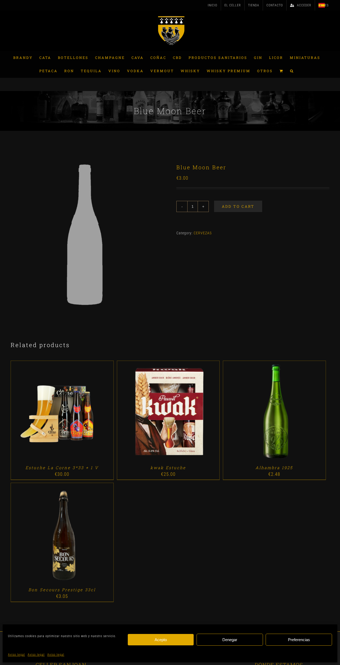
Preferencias (299, 639)
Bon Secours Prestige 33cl (62, 589)
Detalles (77, 413)
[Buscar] (292, 70)
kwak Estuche (168, 467)
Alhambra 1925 (274, 467)
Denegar (229, 639)
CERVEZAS (203, 233)
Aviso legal (16, 655)
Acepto (161, 639)
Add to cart (238, 206)
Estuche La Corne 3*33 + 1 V (62, 467)
